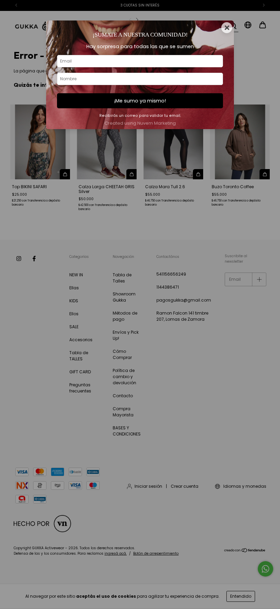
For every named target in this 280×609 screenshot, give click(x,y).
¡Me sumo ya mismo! (140, 100)
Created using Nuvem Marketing (140, 123)
